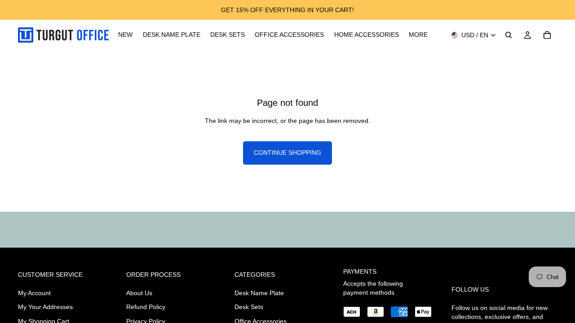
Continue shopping (287, 152)
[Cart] (547, 35)
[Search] (508, 35)
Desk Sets (248, 307)
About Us (139, 293)
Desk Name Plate (259, 293)
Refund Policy (145, 307)
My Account (34, 293)
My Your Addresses (45, 307)
